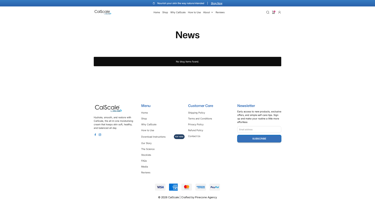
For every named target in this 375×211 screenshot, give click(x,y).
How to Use (147, 130)
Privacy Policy (196, 124)
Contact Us (194, 136)
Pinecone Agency (206, 197)
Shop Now (216, 3)
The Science (148, 149)
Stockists (146, 154)
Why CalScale (148, 124)
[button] (156, 12)
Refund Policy (195, 130)
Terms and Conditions (200, 118)
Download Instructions (162, 136)
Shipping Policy (196, 112)
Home (144, 112)
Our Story (146, 143)
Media (144, 166)
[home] (103, 12)
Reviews (145, 172)
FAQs (144, 160)
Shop (144, 118)
